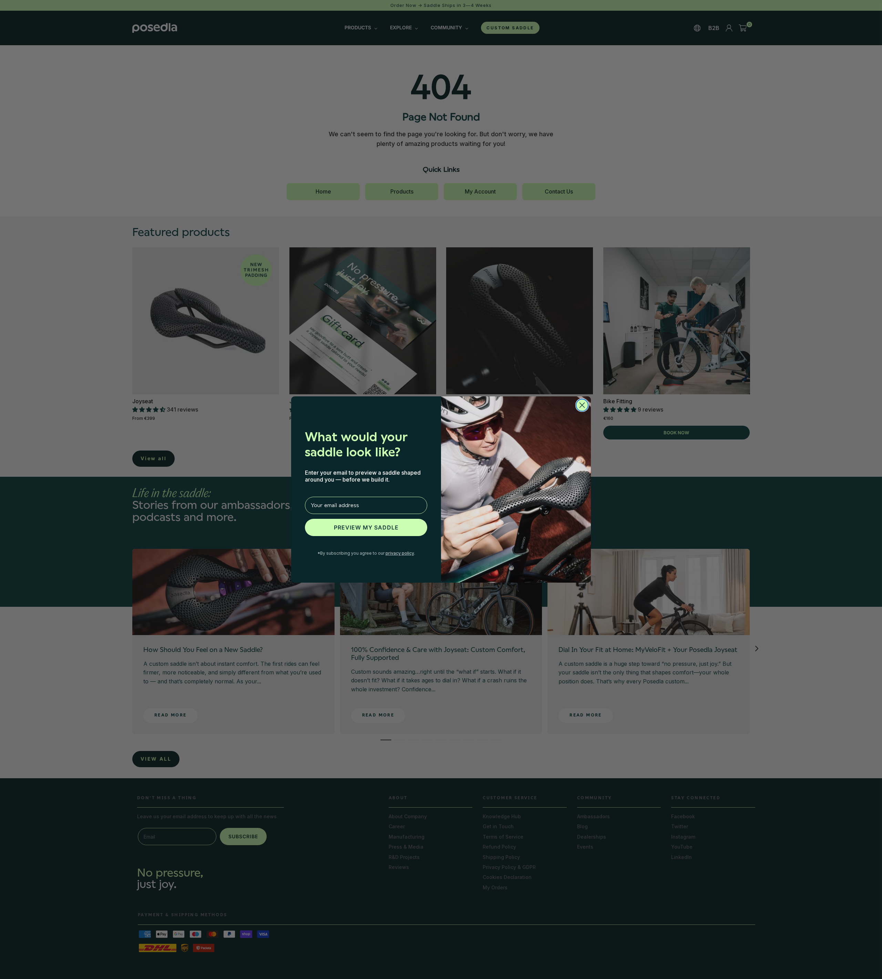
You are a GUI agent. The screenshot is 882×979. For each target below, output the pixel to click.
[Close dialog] (582, 405)
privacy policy (400, 553)
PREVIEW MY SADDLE (366, 527)
